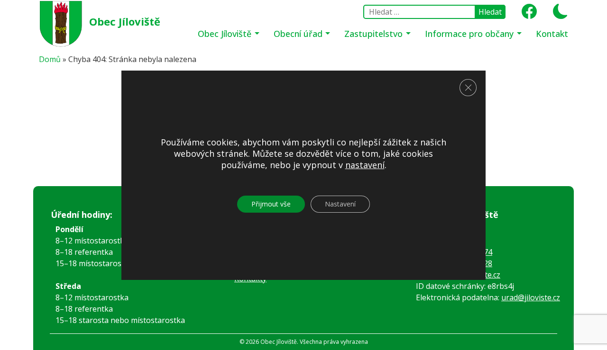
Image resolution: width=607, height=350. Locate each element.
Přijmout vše (271, 203)
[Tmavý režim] (557, 14)
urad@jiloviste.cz (530, 297)
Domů (50, 59)
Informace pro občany (470, 33)
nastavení (365, 165)
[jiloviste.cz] (61, 23)
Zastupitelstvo (374, 33)
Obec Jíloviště (124, 21)
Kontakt (552, 33)
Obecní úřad (299, 33)
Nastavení (340, 203)
